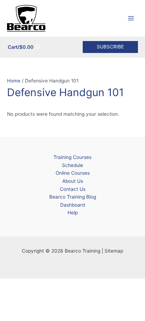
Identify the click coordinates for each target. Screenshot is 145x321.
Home (13, 80)
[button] (110, 47)
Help (73, 212)
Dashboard (72, 205)
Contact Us (73, 189)
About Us (72, 181)
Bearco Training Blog (72, 197)
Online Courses (73, 173)
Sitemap (114, 251)
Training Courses (72, 157)
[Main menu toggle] (131, 18)
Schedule (72, 165)
